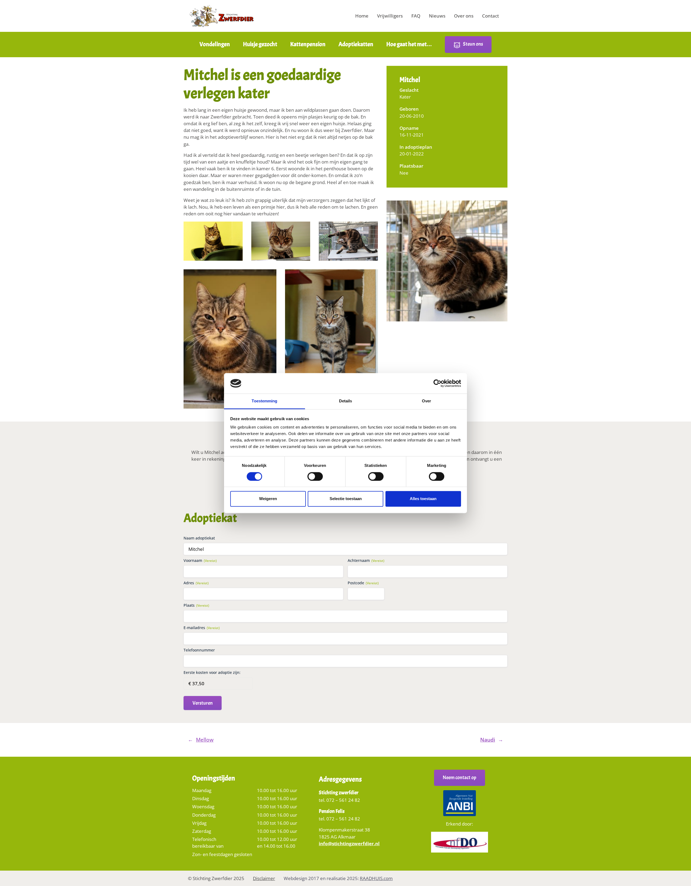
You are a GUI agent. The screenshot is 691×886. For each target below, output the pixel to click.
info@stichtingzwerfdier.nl (349, 843)
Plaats (196, 605)
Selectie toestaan (346, 499)
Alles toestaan (423, 499)
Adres (196, 582)
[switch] (315, 478)
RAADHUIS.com (376, 878)
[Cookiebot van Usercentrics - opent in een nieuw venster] (437, 383)
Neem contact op (459, 777)
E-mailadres (202, 627)
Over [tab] (426, 401)
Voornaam (200, 560)
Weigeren (268, 499)
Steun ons (473, 44)
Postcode (363, 582)
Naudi (487, 739)
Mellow (205, 739)
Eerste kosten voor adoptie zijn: (212, 672)
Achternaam (366, 560)
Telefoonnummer (199, 650)
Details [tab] (345, 401)
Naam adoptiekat (199, 538)
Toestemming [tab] (264, 401)
